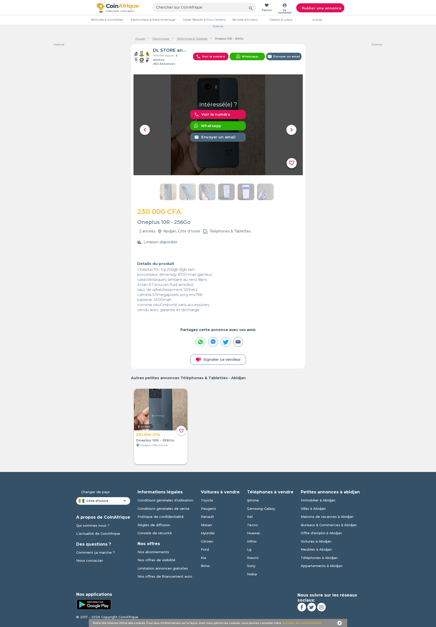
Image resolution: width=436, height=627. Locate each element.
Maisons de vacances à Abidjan (327, 517)
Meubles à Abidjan (316, 549)
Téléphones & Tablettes (192, 38)
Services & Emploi (245, 19)
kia (203, 558)
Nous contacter (89, 560)
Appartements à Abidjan (321, 566)
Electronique (160, 38)
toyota (207, 500)
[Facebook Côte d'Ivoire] (301, 607)
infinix (252, 541)
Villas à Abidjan (313, 508)
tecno (252, 525)
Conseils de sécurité (155, 533)
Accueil (140, 38)
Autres (317, 19)
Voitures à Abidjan (316, 541)
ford (205, 549)
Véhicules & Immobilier (107, 19)
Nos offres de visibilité (156, 560)
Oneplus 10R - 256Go (155, 440)
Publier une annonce (322, 8)
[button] (145, 130)
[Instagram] (321, 607)
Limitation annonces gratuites (163, 568)
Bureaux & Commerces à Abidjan (329, 525)
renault (207, 517)
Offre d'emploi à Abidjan (321, 533)
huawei (253, 533)
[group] (218, 124)
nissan (206, 525)
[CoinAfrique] (118, 7)
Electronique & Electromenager (153, 19)
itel (250, 517)
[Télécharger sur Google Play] (94, 604)
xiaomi (252, 558)
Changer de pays (95, 492)
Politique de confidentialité (161, 517)
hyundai (207, 533)
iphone (253, 500)
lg (249, 549)
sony (251, 566)
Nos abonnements (153, 552)
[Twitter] (311, 607)
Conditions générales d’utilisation (165, 500)
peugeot (208, 508)
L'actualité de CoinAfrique (98, 533)
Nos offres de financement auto (165, 576)
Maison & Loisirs (281, 19)
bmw (205, 566)
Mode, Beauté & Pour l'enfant (204, 19)
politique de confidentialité (302, 623)
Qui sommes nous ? (93, 525)
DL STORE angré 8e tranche (171, 50)
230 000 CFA (148, 434)
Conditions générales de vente (163, 508)
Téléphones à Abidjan (319, 558)
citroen (207, 541)
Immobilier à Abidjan (318, 500)
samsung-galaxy (261, 508)
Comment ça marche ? (95, 552)
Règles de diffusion (154, 525)
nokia (252, 574)
